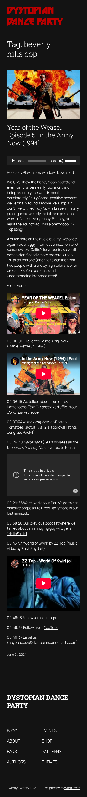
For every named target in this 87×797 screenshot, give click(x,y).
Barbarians (32, 442)
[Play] (13, 160)
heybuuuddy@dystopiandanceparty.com (42, 642)
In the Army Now (54, 341)
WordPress (72, 788)
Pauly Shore (38, 197)
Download (65, 172)
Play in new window (39, 172)
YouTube (51, 627)
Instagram (51, 617)
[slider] (71, 160)
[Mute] (61, 160)
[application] (43, 160)
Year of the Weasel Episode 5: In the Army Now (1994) (40, 135)
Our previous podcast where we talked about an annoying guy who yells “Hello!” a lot (41, 528)
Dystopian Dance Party (35, 16)
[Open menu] (77, 16)
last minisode (18, 513)
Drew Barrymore (54, 508)
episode (23, 412)
